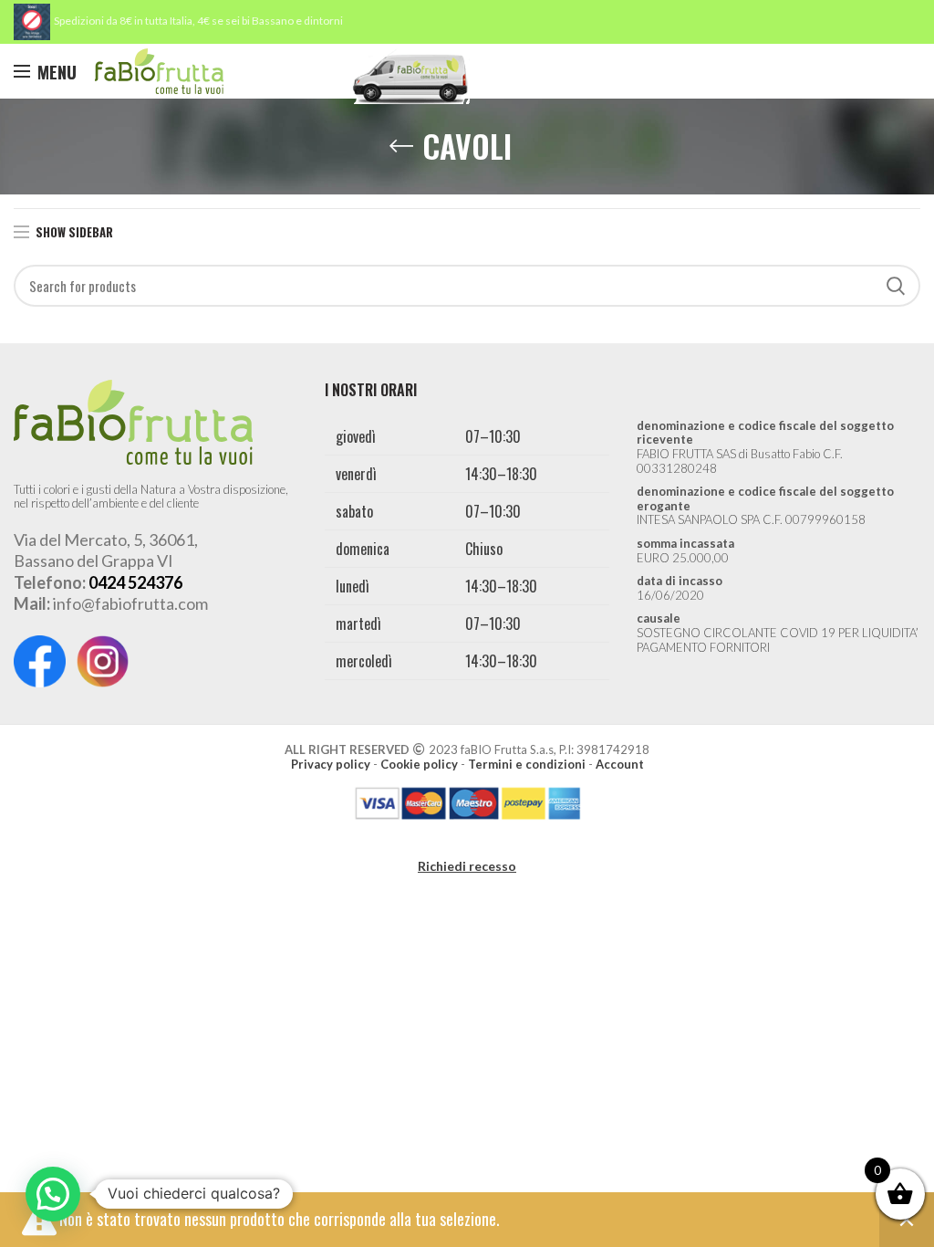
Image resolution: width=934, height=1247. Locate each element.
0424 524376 (135, 582)
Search (895, 286)
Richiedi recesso (467, 866)
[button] (53, 1194)
